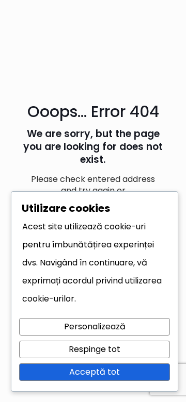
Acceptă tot (94, 372)
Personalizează (95, 326)
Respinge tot (94, 349)
